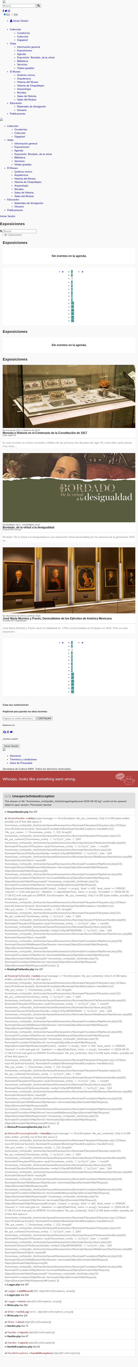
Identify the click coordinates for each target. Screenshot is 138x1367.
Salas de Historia (26, 96)
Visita (13, 43)
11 (72, 306)
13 (72, 313)
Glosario (22, 110)
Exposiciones (24, 50)
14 (72, 317)
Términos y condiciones (23, 759)
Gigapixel (22, 39)
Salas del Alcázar (26, 99)
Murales (21, 92)
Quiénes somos (26, 75)
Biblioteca (22, 61)
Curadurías (23, 32)
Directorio (15, 755)
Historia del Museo (27, 82)
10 (72, 303)
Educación (16, 103)
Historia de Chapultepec (30, 85)
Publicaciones (18, 113)
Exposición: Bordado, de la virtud (35, 57)
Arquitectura (24, 78)
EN (16, 14)
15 (72, 320)
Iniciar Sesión (20, 20)
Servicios (22, 64)
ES (8, 14)
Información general (28, 46)
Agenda (21, 54)
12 (72, 310)
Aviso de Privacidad (21, 763)
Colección (15, 29)
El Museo (15, 71)
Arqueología (24, 88)
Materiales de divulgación (31, 106)
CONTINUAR (44, 718)
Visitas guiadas (25, 68)
